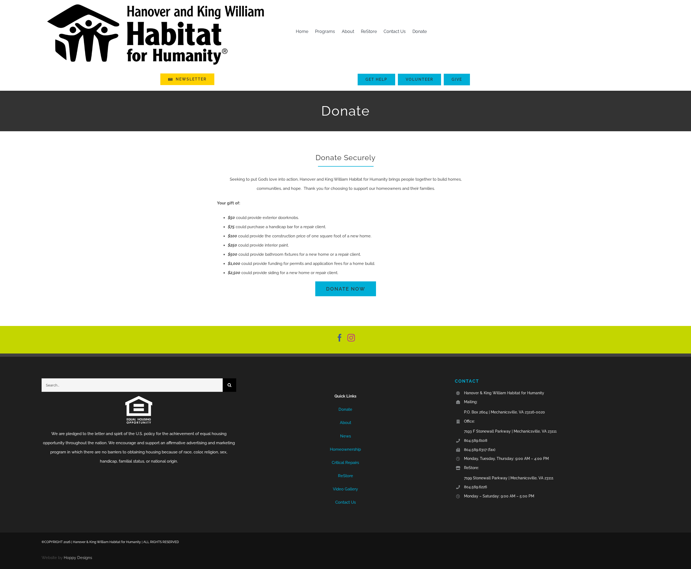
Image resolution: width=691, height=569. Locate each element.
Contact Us (345, 502)
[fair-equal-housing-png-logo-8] (138, 397)
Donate (345, 409)
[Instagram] (351, 338)
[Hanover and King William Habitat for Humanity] (345, 383)
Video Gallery (345, 489)
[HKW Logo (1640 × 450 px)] (155, 4)
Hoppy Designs (78, 557)
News (345, 436)
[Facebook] (339, 338)
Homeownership (345, 449)
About (345, 422)
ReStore (345, 475)
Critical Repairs (345, 462)
